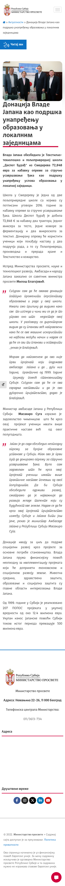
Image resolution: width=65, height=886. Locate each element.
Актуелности (15, 22)
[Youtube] (48, 800)
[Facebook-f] (17, 800)
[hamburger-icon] (58, 10)
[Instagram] (24, 800)
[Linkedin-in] (40, 800)
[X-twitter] (32, 800)
